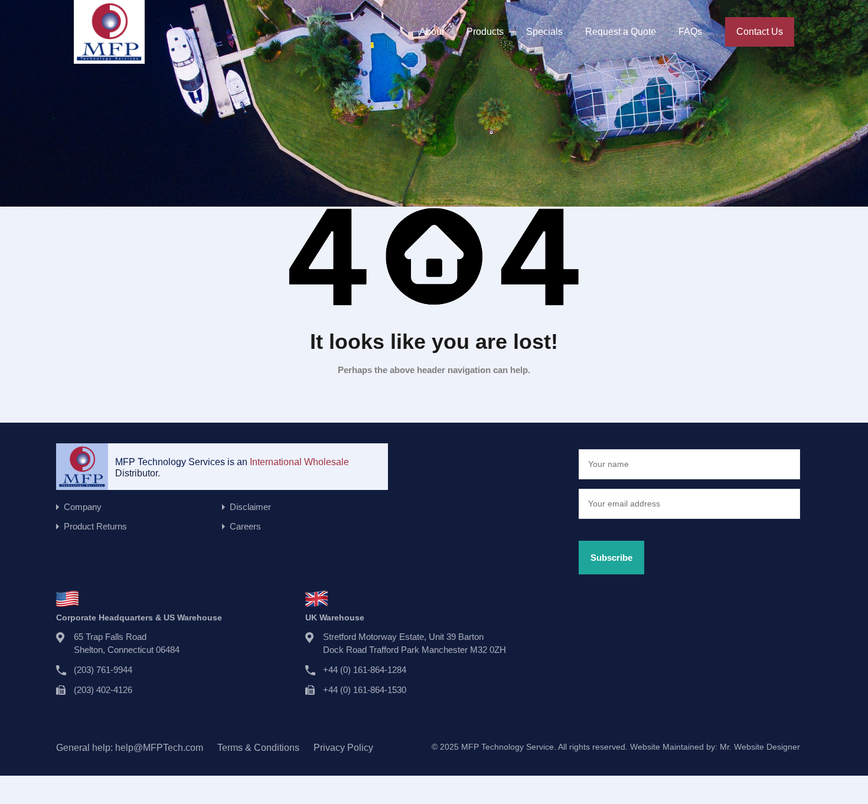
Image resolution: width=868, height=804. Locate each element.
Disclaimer (250, 507)
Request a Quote (620, 32)
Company (83, 507)
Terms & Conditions (258, 748)
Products (485, 32)
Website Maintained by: (715, 746)
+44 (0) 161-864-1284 (364, 670)
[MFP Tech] (109, 58)
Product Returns (95, 526)
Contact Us (759, 32)
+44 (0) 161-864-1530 (364, 690)
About (431, 32)
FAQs (690, 32)
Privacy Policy (343, 748)
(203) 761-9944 (103, 670)
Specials (544, 32)
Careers (245, 526)
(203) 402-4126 (103, 690)
